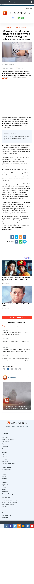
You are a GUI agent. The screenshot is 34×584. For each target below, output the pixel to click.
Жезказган (5, 491)
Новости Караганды (8, 439)
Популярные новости (16, 323)
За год (15, 326)
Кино (3, 454)
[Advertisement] (17, 98)
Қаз (27, 9)
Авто (3, 472)
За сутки (4, 326)
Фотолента (5, 442)
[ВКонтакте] (12, 237)
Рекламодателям (14, 2)
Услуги (4, 476)
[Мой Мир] (24, 237)
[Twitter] (16, 237)
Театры (4, 459)
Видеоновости (6, 444)
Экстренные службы (8, 504)
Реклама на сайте (22, 426)
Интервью (5, 446)
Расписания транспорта (9, 500)
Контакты (4, 2)
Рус (31, 9)
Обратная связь (10, 426)
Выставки (5, 461)
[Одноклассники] (20, 237)
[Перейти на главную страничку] (17, 14)
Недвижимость (6, 470)
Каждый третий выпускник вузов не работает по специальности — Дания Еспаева (16, 138)
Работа (4, 474)
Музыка (4, 457)
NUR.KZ (20, 68)
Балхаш (4, 489)
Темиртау (5, 487)
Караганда (5, 485)
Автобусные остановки (9, 502)
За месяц (10, 326)
